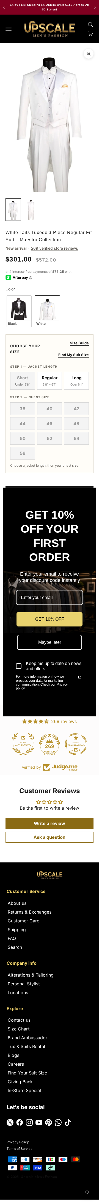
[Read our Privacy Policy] (79, 677)
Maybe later (49, 642)
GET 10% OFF (49, 619)
